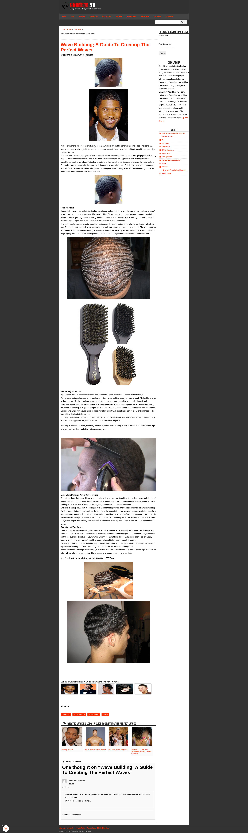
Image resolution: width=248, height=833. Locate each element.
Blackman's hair (79, 714)
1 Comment (89, 55)
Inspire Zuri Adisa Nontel (72, 55)
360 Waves (66, 714)
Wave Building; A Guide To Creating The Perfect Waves (105, 47)
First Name (163, 35)
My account (166, 153)
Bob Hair (119, 16)
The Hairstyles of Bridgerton (117, 750)
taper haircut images (77, 780)
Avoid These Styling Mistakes (175, 170)
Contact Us (166, 146)
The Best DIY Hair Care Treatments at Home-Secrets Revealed (141, 752)
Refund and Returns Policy (171, 160)
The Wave (157, 16)
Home (64, 16)
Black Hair (94, 16)
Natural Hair (131, 16)
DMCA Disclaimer (168, 150)
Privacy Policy (167, 156)
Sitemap (82, 16)
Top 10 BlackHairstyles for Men (95, 750)
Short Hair (145, 16)
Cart (163, 140)
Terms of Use (166, 173)
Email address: (165, 44)
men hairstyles (94, 714)
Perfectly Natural (67, 750)
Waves (105, 714)
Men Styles (106, 16)
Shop (72, 16)
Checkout (169, 16)
